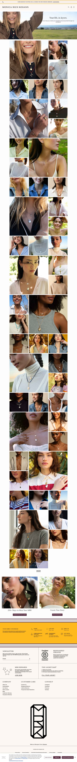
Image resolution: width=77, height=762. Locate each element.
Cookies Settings (48, 757)
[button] (70, 7)
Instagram (47, 685)
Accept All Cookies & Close (67, 757)
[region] (38, 757)
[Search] (68, 7)
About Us (5, 685)
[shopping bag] (71, 7)
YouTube (47, 690)
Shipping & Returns (25, 686)
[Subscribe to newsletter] (29, 658)
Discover (45, 744)
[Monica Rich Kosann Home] (15, 7)
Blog (4, 691)
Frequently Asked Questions (27, 690)
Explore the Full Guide (20, 614)
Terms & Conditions (25, 752)
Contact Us (23, 685)
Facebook (47, 686)
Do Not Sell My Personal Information (16, 760)
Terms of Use (24, 758)
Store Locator (6, 690)
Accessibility (60, 752)
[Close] (75, 757)
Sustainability (6, 686)
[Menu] (74, 7)
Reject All (57, 757)
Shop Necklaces (57, 614)
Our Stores (5, 688)
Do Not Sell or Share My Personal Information (39, 752)
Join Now (18, 675)
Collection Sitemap (7, 693)
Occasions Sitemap (7, 695)
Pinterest (47, 688)
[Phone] (3, 2)
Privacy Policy (17, 752)
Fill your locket (48, 675)
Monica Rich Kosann (38, 749)
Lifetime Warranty (25, 688)
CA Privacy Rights (52, 752)
